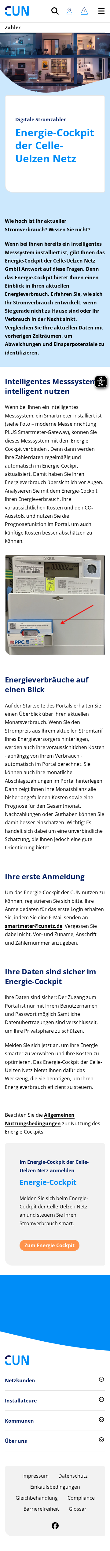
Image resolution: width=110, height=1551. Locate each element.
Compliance (81, 1497)
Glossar (77, 1508)
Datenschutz (73, 1475)
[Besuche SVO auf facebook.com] (55, 1526)
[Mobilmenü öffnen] (101, 11)
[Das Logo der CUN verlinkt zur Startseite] (17, 11)
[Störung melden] (84, 11)
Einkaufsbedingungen (55, 1486)
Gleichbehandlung (37, 1497)
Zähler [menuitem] (12, 27)
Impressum (35, 1475)
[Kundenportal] (69, 11)
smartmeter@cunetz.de (33, 926)
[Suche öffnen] (55, 11)
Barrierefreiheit (41, 1508)
